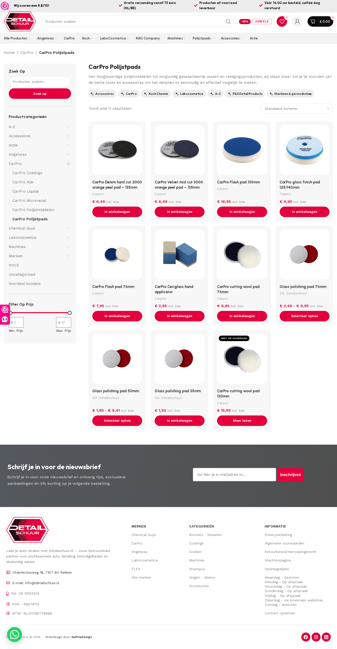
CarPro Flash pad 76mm (113, 286)
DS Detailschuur (293, 293)
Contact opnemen (280, 613)
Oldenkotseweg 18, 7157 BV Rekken (42, 572)
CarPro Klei (22, 182)
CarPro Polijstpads (30, 219)
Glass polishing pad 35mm (178, 391)
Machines (17, 247)
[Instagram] (316, 637)
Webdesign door (68, 637)
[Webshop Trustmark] (5, 6)
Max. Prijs (63, 331)
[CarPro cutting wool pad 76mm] (242, 256)
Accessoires (19, 136)
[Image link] (27, 529)
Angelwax (18, 154)
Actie (13, 145)
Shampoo (197, 569)
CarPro (26, 52)
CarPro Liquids (25, 191)
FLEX (135, 569)
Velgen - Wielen (202, 577)
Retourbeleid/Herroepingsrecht (290, 552)
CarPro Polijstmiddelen (33, 210)
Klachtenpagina (278, 560)
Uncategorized (22, 274)
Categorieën (201, 526)
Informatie (275, 526)
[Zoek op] (228, 21)
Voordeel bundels (25, 283)
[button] (117, 212)
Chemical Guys (22, 228)
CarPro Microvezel (29, 200)
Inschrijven (290, 475)
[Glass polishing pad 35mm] (180, 360)
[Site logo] (20, 21)
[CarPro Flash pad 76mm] (117, 256)
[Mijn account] (297, 21)
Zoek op (17, 71)
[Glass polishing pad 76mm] (305, 256)
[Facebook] (305, 637)
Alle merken (141, 577)
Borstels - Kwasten (205, 535)
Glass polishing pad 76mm (303, 286)
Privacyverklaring (278, 535)
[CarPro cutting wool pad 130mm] (242, 360)
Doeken (195, 552)
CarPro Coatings (27, 173)
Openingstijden (277, 569)
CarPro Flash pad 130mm (238, 182)
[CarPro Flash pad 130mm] (242, 151)
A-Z (12, 127)
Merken (16, 256)
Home (9, 52)
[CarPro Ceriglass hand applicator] (180, 256)
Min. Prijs (16, 331)
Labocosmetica (22, 237)
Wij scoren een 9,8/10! (31, 5)
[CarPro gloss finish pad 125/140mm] (305, 151)
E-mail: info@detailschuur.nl (35, 583)
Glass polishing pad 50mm (115, 391)
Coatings (196, 543)
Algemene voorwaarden (284, 543)
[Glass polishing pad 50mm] (117, 360)
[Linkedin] (326, 637)
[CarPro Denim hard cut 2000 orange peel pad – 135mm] (117, 151)
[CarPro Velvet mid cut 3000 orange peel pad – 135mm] (180, 151)
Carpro (98, 194)
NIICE (14, 265)
